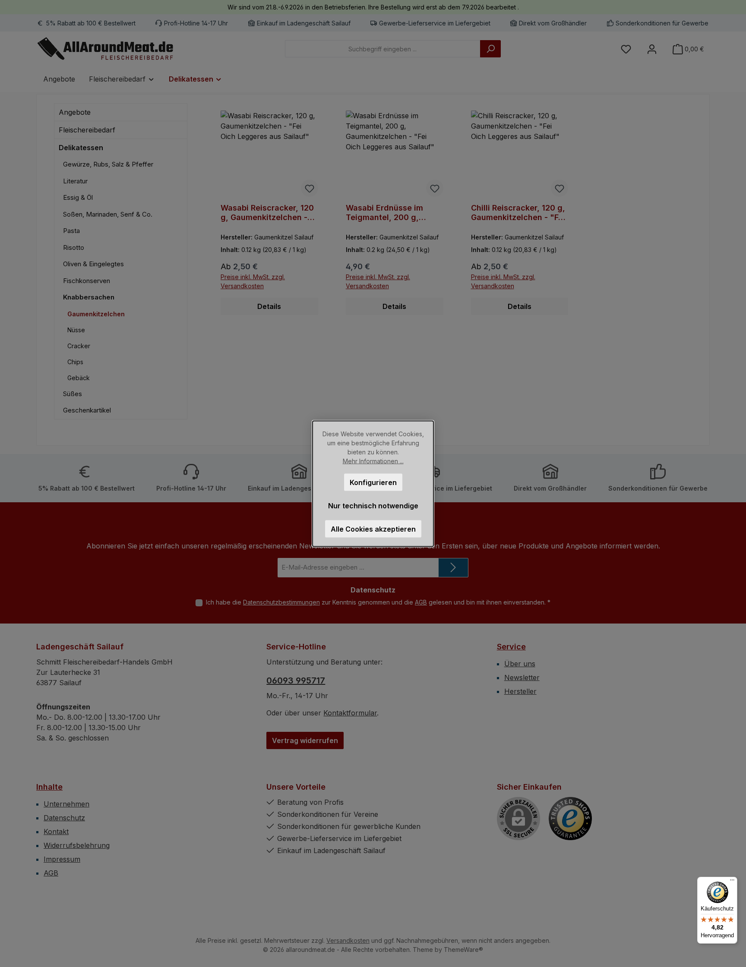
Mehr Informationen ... (373, 460)
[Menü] (732, 882)
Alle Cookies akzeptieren (373, 528)
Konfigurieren (373, 482)
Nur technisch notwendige (373, 505)
